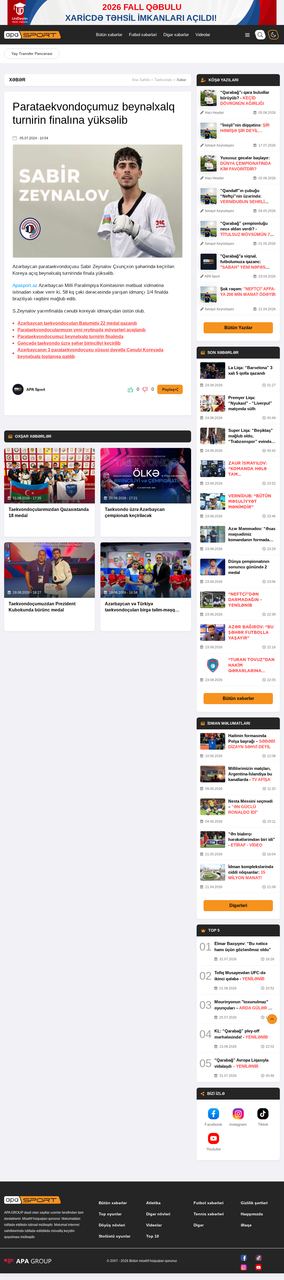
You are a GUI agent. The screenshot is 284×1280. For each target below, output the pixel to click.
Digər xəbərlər (176, 34)
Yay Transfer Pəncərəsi (31, 53)
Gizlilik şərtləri (254, 1203)
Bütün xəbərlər (109, 34)
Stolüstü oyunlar (114, 1236)
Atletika (153, 1203)
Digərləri (238, 905)
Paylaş (168, 389)
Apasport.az (24, 285)
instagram (238, 1124)
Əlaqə (246, 1225)
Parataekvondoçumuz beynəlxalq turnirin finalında (70, 336)
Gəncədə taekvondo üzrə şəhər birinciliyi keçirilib (69, 343)
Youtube (213, 1149)
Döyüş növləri (112, 1225)
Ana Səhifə (141, 80)
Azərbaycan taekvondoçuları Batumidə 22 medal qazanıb (77, 323)
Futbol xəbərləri (143, 34)
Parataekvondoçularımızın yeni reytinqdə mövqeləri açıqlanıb (81, 329)
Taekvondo (163, 80)
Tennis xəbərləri (209, 1214)
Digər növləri (158, 1214)
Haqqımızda (252, 1214)
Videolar (203, 34)
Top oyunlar (110, 1214)
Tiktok (263, 1124)
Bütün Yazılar (238, 327)
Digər (199, 1225)
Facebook (213, 1124)
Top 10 (152, 1236)
